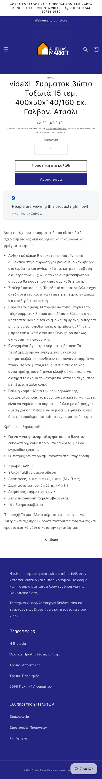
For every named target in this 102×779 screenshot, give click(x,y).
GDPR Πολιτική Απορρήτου (30, 686)
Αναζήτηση (18, 738)
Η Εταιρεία (17, 643)
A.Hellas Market (39, 770)
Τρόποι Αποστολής (25, 665)
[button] (6, 49)
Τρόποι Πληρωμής (24, 676)
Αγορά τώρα (51, 179)
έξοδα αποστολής (56, 128)
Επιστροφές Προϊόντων (28, 727)
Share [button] (53, 539)
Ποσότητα (51, 140)
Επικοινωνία (19, 716)
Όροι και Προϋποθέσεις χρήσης (34, 654)
